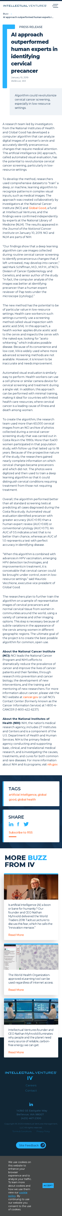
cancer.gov (30, 697)
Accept (48, 1185)
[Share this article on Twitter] (26, 825)
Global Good (37, 208)
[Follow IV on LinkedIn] (31, 1105)
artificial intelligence (23, 794)
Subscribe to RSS (21, 832)
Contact (31, 1090)
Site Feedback (29, 1145)
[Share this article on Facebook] (18, 825)
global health (27, 799)
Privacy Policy (43, 1131)
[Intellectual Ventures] (25, 5)
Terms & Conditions (22, 1131)
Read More (16, 935)
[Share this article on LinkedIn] (11, 825)
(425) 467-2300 (31, 1118)
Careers (31, 1085)
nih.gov (53, 764)
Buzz (5, 13)
